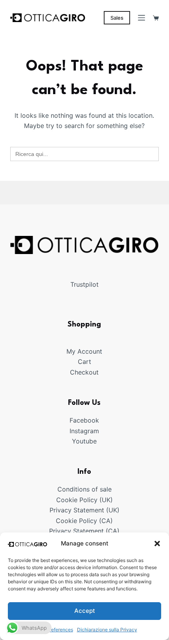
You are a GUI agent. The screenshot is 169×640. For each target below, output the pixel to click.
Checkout (84, 372)
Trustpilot (84, 284)
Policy (88, 500)
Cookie (67, 500)
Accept (84, 610)
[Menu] (141, 17)
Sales (116, 18)
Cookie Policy (76, 521)
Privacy (61, 510)
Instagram (84, 431)
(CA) (106, 521)
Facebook (84, 420)
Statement (88, 510)
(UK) (105, 500)
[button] (157, 543)
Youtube (84, 441)
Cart (84, 361)
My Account (84, 351)
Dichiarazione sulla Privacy (107, 630)
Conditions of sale (84, 489)
